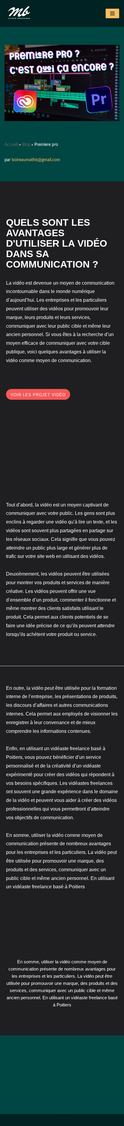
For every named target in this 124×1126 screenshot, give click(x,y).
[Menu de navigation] (112, 13)
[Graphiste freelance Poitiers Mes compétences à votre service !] (20, 13)
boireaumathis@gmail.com (36, 160)
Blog (26, 145)
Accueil (11, 145)
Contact (62, 1120)
